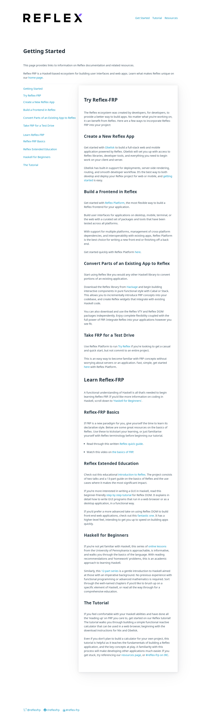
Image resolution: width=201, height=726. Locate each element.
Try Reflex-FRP (32, 95)
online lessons (157, 546)
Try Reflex (124, 346)
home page (35, 77)
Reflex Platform (115, 203)
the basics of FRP (122, 452)
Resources (171, 18)
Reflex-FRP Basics (34, 141)
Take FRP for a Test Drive (38, 125)
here (138, 252)
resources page (131, 655)
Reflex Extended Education (40, 149)
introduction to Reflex (131, 474)
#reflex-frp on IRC (157, 655)
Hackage (132, 287)
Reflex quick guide (131, 444)
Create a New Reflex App (38, 102)
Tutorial (157, 18)
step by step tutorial (119, 495)
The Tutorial (30, 165)
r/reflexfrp (53, 710)
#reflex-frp (72, 710)
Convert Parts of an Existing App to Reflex (49, 118)
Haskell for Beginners (36, 157)
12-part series (110, 571)
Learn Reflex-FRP (33, 135)
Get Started (142, 18)
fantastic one (146, 515)
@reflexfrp (34, 710)
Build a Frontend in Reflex (39, 110)
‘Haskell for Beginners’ (127, 401)
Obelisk (110, 147)
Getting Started (33, 88)
